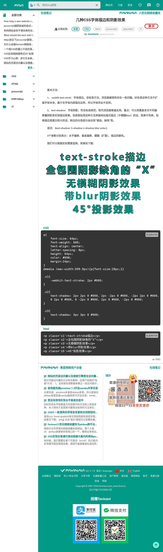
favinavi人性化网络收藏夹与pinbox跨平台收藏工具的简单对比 (71, 424)
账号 (145, 476)
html (97, 29)
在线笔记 (46, 476)
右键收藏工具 (99, 476)
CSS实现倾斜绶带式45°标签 (19, 53)
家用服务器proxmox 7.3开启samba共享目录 (70, 388)
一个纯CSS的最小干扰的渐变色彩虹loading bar (21, 49)
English (136, 470)
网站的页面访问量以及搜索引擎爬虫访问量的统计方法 (21, 63)
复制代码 (152, 234)
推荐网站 (135, 476)
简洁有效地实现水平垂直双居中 (63, 400)
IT (141, 29)
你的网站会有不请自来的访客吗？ (21, 30)
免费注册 (154, 476)
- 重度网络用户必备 (61, 367)
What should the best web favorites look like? (21, 35)
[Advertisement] (100, 61)
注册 (120, 5)
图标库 (109, 5)
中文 (121, 470)
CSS (86, 29)
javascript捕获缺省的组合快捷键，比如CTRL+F (21, 25)
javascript (111, 29)
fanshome (93, 34)
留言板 (124, 476)
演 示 (151, 26)
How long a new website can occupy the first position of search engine (21, 21)
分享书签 (85, 476)
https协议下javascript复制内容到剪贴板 (21, 39)
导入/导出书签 (71, 476)
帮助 (104, 481)
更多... (31, 67)
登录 (130, 5)
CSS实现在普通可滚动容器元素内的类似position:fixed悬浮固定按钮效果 (71, 436)
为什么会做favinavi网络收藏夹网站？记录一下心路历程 (21, 44)
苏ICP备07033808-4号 (100, 490)
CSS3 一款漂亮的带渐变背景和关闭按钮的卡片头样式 (71, 412)
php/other (128, 29)
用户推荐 (113, 476)
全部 (75, 29)
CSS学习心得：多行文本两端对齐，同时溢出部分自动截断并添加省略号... (21, 58)
